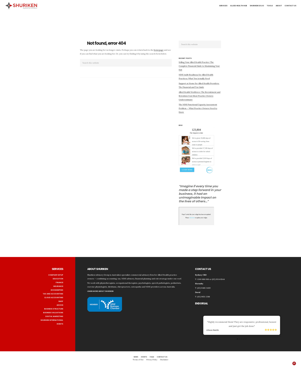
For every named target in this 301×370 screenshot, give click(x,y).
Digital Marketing (54, 316)
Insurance (58, 286)
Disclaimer (164, 360)
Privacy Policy (151, 360)
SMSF (60, 301)
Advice (60, 305)
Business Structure (53, 309)
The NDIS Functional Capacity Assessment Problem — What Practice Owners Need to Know (198, 108)
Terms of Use (138, 360)
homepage (158, 50)
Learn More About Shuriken (100, 291)
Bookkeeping (57, 290)
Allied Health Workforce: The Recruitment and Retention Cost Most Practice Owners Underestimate (199, 96)
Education (58, 279)
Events (60, 324)
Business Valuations (53, 312)
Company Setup (55, 275)
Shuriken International (52, 320)
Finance (59, 282)
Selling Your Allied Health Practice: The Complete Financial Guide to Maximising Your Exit (199, 66)
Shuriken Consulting (21, 5)
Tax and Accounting (53, 294)
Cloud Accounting (53, 297)
